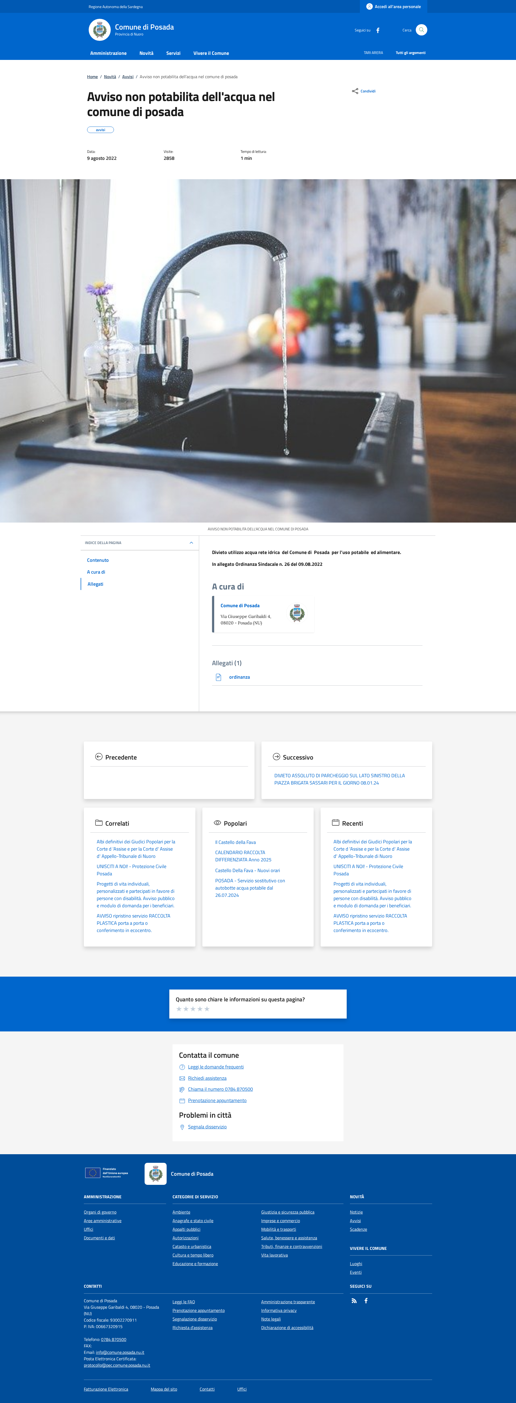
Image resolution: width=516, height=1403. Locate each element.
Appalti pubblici (186, 1229)
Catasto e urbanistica (192, 1246)
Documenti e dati (99, 1238)
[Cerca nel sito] (421, 30)
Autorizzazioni (186, 1238)
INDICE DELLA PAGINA (103, 543)
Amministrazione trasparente (288, 1301)
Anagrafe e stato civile (193, 1220)
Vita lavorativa (274, 1255)
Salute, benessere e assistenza (289, 1238)
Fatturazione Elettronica (106, 1389)
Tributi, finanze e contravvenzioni (291, 1246)
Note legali (271, 1319)
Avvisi (128, 76)
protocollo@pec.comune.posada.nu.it (117, 1365)
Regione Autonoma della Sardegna (116, 6)
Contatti (207, 1389)
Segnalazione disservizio (195, 1319)
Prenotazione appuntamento (199, 1310)
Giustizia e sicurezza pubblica (287, 1212)
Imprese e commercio (280, 1220)
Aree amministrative (102, 1220)
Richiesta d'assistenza (193, 1327)
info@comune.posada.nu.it (120, 1352)
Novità (110, 76)
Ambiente (181, 1212)
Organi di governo (100, 1212)
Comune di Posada (240, 605)
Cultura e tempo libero (193, 1255)
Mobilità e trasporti (278, 1229)
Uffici (88, 1229)
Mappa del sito (164, 1389)
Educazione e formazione (195, 1263)
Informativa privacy (279, 1310)
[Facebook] (375, 29)
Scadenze (358, 1229)
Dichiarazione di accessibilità (287, 1327)
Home (92, 76)
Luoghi (356, 1263)
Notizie (356, 1212)
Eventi (356, 1272)
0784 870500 (113, 1339)
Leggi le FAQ (184, 1301)
